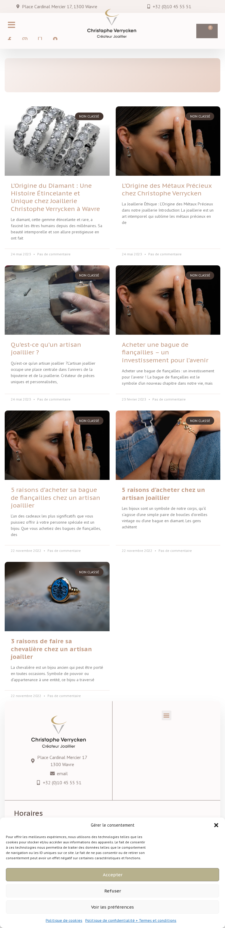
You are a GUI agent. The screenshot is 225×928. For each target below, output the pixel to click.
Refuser (112, 891)
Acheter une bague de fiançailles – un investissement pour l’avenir (165, 352)
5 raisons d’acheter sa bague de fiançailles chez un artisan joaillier (55, 497)
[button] (216, 825)
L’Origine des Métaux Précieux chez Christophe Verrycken (167, 189)
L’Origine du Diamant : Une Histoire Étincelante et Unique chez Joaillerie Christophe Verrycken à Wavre (55, 197)
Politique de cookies (64, 920)
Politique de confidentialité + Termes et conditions (130, 920)
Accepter (112, 874)
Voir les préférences (112, 907)
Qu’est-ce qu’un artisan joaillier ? (46, 348)
